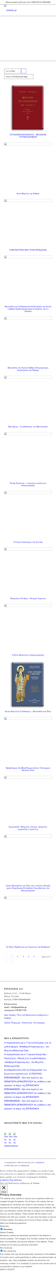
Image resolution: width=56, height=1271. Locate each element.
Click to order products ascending (24, 71)
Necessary (7, 1229)
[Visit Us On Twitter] (6, 1145)
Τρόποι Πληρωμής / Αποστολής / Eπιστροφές (24, 1022)
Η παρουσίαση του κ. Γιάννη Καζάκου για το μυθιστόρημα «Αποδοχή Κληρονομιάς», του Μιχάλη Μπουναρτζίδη (27, 1046)
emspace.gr (25, 1165)
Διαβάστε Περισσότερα (11, 1180)
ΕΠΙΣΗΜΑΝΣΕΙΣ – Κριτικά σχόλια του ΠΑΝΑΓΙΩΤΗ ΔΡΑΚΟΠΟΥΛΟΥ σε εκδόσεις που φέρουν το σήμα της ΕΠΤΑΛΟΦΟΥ (27, 1081)
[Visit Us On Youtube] (15, 1145)
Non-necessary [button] (6, 1247)
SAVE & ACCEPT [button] (7, 1269)
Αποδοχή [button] (43, 1177)
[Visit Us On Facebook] (11, 1145)
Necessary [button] (4, 1226)
